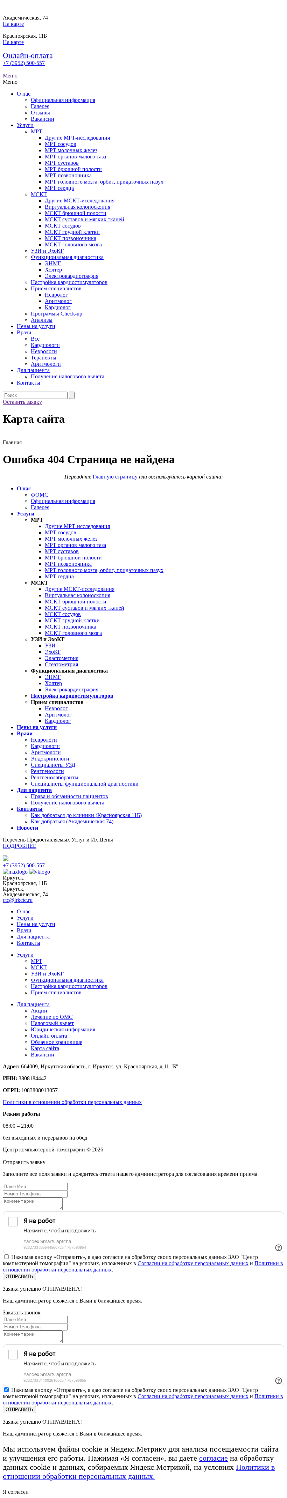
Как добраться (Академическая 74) (72, 821)
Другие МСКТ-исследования (79, 200)
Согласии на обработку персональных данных (193, 1263)
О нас (23, 94)
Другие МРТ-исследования (77, 138)
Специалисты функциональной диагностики (85, 784)
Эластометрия (61, 658)
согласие (213, 1458)
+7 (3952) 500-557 (24, 63)
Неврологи (44, 351)
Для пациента (33, 370)
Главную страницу (115, 477)
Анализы (41, 320)
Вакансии (42, 119)
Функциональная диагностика (67, 257)
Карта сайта (45, 1048)
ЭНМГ (53, 263)
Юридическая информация (63, 1029)
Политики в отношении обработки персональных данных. (139, 1472)
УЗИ (50, 645)
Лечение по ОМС (52, 1017)
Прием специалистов (56, 288)
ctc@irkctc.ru (18, 900)
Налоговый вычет (52, 1023)
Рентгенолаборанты (54, 777)
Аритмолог (58, 301)
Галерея (40, 106)
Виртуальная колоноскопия (77, 207)
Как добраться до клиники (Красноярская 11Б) (86, 815)
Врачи (24, 332)
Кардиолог (58, 307)
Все (35, 339)
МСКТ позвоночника (70, 238)
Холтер (53, 270)
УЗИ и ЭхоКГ (47, 251)
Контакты (28, 383)
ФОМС (39, 495)
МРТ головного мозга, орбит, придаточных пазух (104, 182)
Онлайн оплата (49, 1036)
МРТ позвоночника (68, 175)
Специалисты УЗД (53, 765)
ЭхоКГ (53, 652)
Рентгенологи (47, 771)
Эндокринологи (50, 759)
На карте (13, 24)
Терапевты (43, 358)
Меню (10, 76)
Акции (39, 1011)
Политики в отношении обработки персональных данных (72, 1102)
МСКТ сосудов (63, 226)
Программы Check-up (56, 314)
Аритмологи (46, 364)
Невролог (56, 295)
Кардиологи (45, 345)
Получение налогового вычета (67, 376)
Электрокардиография (71, 276)
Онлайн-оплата (28, 55)
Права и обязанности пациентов (69, 796)
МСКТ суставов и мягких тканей (84, 219)
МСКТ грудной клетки (72, 232)
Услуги (25, 125)
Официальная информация (63, 100)
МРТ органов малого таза (75, 157)
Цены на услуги (36, 326)
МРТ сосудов (60, 144)
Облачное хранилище (56, 1042)
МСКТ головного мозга (73, 244)
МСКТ (39, 194)
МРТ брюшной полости (73, 169)
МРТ (36, 131)
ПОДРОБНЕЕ (19, 846)
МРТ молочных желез (71, 150)
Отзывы (40, 113)
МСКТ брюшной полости (75, 213)
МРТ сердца (59, 188)
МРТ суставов (62, 163)
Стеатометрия (61, 664)
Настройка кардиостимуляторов (69, 282)
